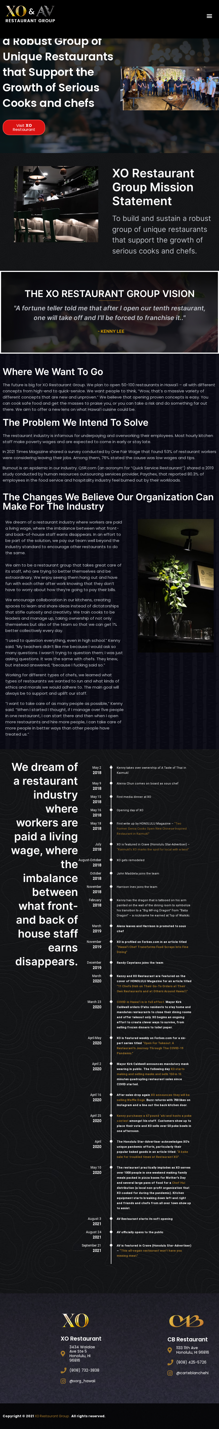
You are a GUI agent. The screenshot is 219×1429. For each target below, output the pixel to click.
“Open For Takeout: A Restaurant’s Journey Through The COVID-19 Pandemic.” (150, 1048)
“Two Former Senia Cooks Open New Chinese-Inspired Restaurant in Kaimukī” (152, 828)
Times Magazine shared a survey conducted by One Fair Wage (78, 451)
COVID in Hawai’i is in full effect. (141, 1002)
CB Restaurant (187, 1339)
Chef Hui (178, 1183)
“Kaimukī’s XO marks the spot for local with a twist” (153, 849)
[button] (209, 15)
